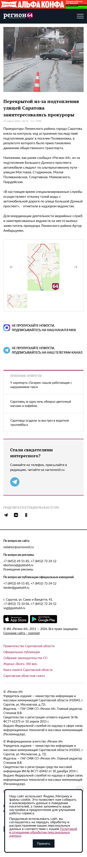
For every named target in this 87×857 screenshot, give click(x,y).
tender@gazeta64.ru (16, 587)
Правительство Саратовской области (28, 646)
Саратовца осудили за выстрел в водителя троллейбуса (39, 422)
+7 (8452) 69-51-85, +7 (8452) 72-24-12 (29, 561)
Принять (43, 843)
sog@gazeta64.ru (14, 608)
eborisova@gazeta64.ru (18, 565)
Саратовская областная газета (24, 675)
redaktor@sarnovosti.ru (18, 547)
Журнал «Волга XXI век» (20, 664)
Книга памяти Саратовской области (28, 670)
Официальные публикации (21, 652)
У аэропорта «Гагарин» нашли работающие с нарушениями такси (41, 384)
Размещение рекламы (18, 569)
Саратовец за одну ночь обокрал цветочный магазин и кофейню (40, 403)
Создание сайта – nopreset (21, 633)
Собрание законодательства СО (25, 658)
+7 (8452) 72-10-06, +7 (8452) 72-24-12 (29, 603)
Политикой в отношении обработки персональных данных (43, 832)
